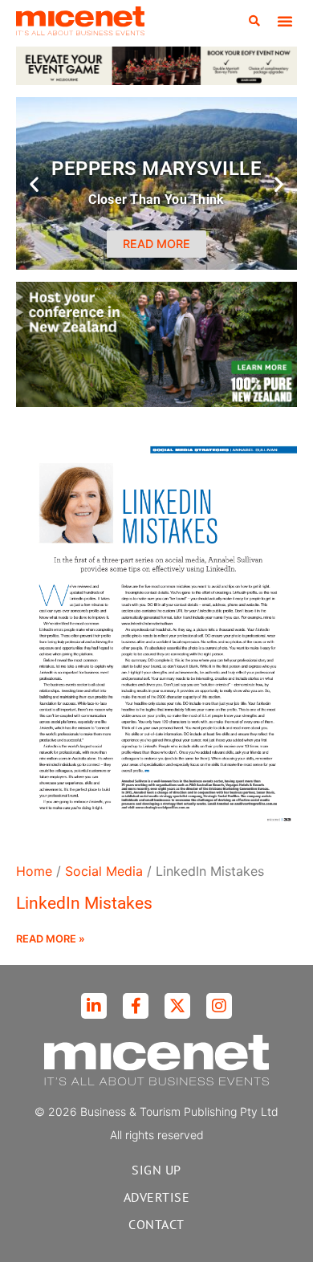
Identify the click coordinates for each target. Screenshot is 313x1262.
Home (34, 871)
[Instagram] (219, 1006)
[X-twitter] (177, 1006)
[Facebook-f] (135, 1006)
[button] (254, 20)
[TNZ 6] (156, 402)
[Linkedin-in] (94, 1006)
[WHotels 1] (156, 80)
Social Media (104, 871)
